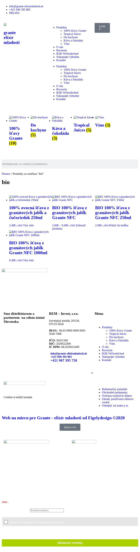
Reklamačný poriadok (114, 389)
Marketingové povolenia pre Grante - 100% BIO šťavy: (33, 514)
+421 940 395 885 (19, 9)
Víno (66, 43)
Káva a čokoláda (73, 40)
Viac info (28, 225)
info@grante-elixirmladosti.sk (26, 6)
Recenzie (61, 50)
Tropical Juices (72, 34)
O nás (59, 47)
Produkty (61, 27)
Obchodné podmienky (115, 392)
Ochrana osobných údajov (117, 395)
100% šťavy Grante (75, 30)
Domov (6, 173)
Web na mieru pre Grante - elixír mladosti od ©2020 (63, 417)
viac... (5, 502)
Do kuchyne (71, 37)
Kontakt (61, 60)
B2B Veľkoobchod (67, 53)
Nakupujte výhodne (67, 56)
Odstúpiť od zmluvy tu (115, 405)
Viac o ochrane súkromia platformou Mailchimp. (56, 535)
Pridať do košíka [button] (118, 225)
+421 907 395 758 (63, 360)
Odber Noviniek (16, 510)
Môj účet (14, 12)
